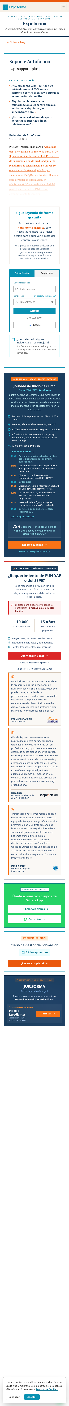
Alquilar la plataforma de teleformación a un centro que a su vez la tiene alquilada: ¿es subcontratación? (34, 107)
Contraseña (18, 296)
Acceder (34, 310)
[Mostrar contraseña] (52, 302)
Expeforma (34, 23)
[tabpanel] (34, 297)
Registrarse (47, 273)
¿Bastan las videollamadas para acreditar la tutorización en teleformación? (32, 120)
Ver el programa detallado (22, 516)
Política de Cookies (47, 1389)
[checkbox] (13, 339)
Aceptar (31, 1397)
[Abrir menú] (63, 7)
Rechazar (14, 1397)
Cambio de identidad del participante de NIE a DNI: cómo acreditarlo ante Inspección (32, 189)
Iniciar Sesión (22, 273)
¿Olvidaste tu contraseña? (44, 296)
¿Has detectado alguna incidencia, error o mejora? (33, 341)
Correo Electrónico (21, 282)
